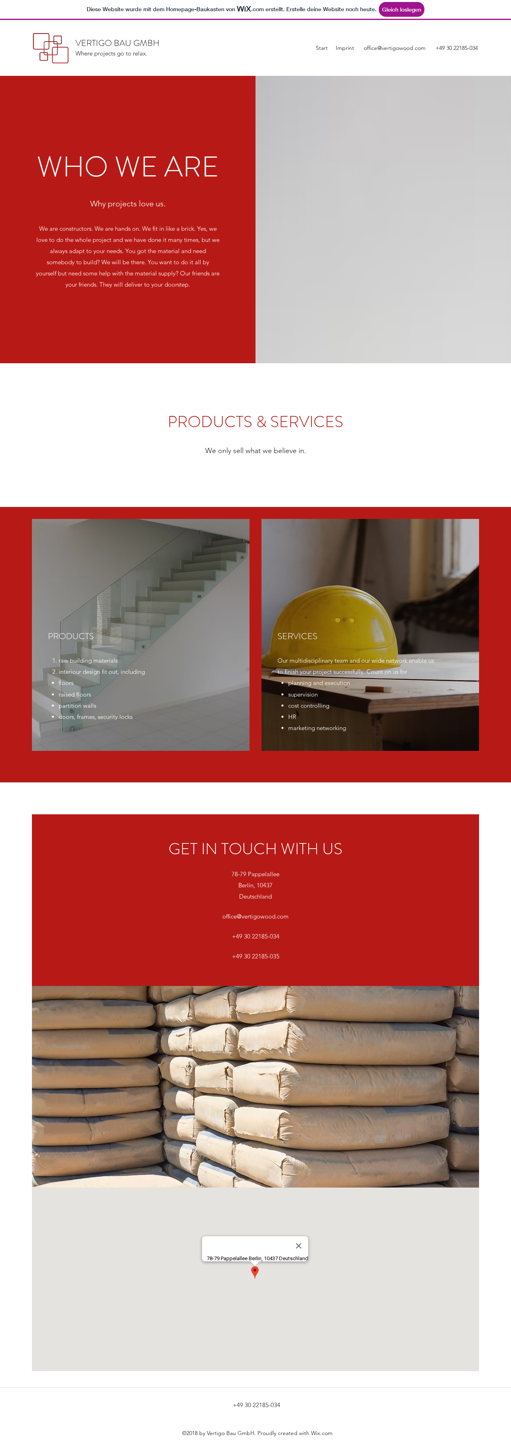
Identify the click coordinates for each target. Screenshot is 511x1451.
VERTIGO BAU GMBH (117, 43)
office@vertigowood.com (395, 47)
